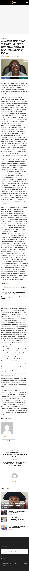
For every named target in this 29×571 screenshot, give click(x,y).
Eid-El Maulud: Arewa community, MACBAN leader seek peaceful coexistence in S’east (17, 519)
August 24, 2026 (6, 507)
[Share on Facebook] (5, 78)
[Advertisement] (14, 19)
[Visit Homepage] (14, 2)
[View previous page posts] (13, 303)
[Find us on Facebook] (1, 558)
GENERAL (7, 38)
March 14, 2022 (15, 56)
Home (2, 38)
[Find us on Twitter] (4, 558)
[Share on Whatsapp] (23, 78)
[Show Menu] (2, 2)
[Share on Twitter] (14, 78)
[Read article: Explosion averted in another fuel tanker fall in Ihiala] (4, 512)
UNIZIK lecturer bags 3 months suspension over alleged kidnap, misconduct (14, 504)
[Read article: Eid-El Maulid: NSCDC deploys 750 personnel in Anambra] (4, 527)
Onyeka (7, 56)
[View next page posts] (16, 303)
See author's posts (9, 441)
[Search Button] (27, 2)
